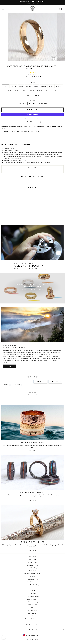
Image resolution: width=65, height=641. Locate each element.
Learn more (10, 366)
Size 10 (39, 91)
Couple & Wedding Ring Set (32, 573)
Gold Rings (32, 556)
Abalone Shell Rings (32, 565)
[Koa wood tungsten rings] (32, 472)
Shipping (28, 77)
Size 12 (37, 95)
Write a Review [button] (56, 381)
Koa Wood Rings (32, 568)
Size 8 (9, 91)
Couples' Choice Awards (32, 619)
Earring (32, 576)
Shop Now (32, 450)
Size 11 (56, 91)
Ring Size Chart (32, 604)
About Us (32, 590)
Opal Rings (32, 570)
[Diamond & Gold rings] (32, 522)
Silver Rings (32, 559)
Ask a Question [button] (41, 381)
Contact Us (32, 593)
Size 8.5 (16, 91)
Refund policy (32, 613)
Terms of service (32, 616)
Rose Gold (32, 103)
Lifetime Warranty (32, 602)
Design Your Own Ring (32, 585)
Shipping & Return (32, 599)
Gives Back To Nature (32, 596)
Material (32, 100)
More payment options (32, 119)
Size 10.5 (48, 91)
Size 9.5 (31, 91)
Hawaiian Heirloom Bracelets (32, 582)
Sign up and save (32, 624)
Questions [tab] (17, 384)
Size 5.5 (28, 86)
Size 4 (6, 86)
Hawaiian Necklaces (32, 579)
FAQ (32, 171)
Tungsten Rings (32, 562)
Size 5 (21, 86)
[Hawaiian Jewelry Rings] (32, 422)
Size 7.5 (58, 86)
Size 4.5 (13, 86)
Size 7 (51, 86)
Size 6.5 (43, 86)
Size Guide (32, 167)
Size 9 (24, 91)
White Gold (43, 103)
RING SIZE (33, 82)
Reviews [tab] (6, 384)
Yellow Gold (22, 103)
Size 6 (36, 86)
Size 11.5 (28, 95)
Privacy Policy (32, 610)
